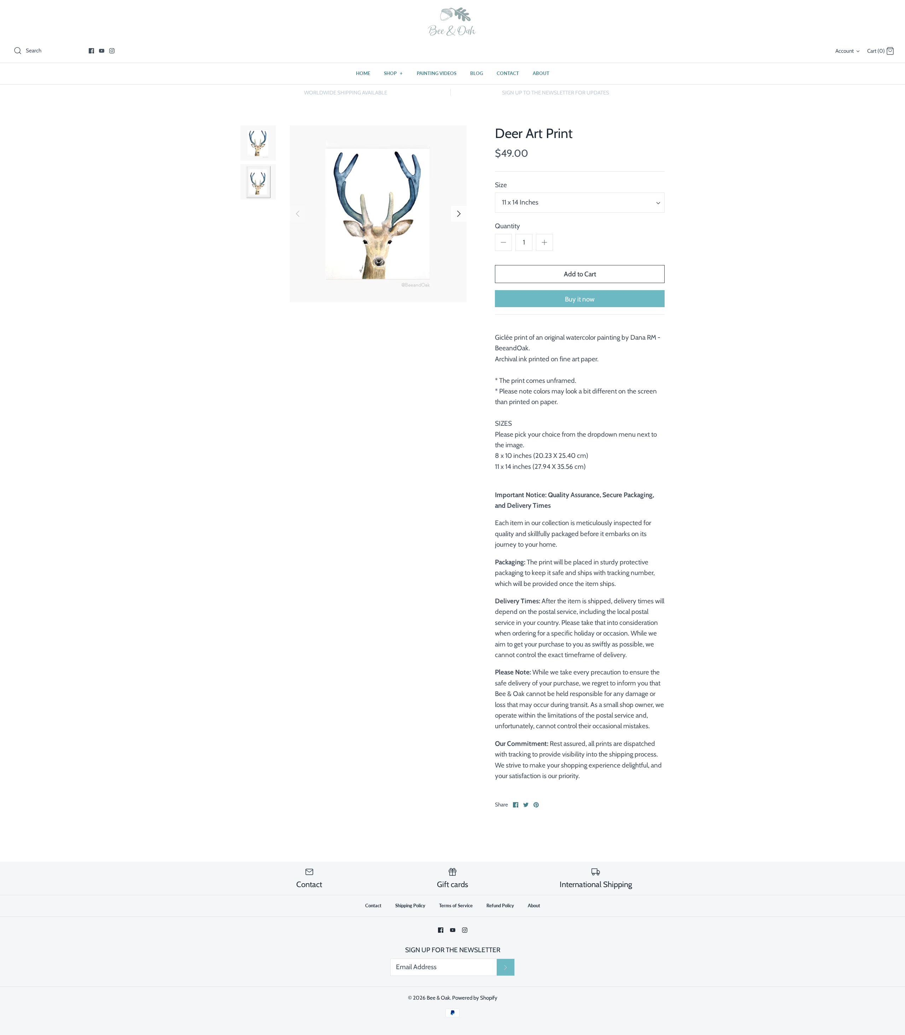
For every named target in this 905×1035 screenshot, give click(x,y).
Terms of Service (456, 905)
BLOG (476, 73)
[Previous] (297, 214)
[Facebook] (91, 50)
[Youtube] (101, 50)
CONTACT (508, 73)
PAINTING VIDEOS (436, 73)
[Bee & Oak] (452, 21)
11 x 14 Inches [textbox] (520, 202)
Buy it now (580, 299)
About (534, 905)
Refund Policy (500, 905)
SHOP (393, 73)
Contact (373, 905)
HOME (363, 73)
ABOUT (541, 73)
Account (844, 50)
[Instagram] (112, 50)
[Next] (459, 214)
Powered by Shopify (474, 997)
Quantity (507, 226)
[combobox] (580, 202)
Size (501, 185)
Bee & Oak (438, 997)
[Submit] (505, 967)
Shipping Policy (410, 905)
